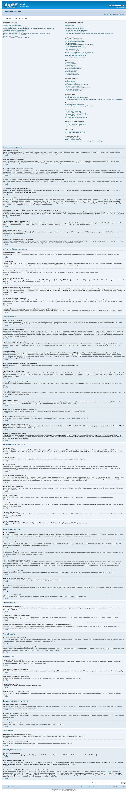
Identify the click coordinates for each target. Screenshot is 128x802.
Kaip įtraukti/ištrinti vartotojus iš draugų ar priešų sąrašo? (79, 106)
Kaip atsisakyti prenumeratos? (72, 125)
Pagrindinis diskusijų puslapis (13, 11)
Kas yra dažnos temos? (71, 71)
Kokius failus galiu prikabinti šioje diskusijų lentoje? (77, 131)
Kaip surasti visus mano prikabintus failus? (75, 132)
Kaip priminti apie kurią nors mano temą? (75, 57)
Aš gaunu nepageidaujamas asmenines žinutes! (76, 97)
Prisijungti (122, 14)
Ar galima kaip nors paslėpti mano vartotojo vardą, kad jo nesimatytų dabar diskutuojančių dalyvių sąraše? (28, 28)
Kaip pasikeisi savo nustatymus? (73, 24)
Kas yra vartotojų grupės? (71, 83)
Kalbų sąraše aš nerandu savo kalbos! (74, 28)
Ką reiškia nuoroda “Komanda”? (73, 90)
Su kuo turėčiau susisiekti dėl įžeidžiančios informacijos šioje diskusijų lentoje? (84, 141)
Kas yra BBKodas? (69, 62)
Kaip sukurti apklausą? (70, 43)
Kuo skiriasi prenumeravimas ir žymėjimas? (75, 122)
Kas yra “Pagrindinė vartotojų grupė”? (74, 89)
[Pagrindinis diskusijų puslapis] (11, 5)
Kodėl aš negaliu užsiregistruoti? (11, 36)
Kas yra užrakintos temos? (71, 73)
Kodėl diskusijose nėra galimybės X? (74, 139)
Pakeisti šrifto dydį (123, 11)
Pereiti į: (94, 782)
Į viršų (6, 155)
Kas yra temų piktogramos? (72, 74)
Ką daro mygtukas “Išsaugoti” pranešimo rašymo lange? (78, 54)
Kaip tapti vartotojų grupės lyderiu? (73, 86)
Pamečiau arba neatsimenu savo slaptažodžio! (14, 30)
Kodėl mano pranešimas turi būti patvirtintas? (76, 55)
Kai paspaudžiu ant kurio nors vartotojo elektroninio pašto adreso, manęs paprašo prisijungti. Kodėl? (89, 33)
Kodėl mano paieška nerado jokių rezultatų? (75, 112)
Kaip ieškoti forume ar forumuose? (73, 111)
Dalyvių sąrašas (114, 14)
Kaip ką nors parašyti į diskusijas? (73, 38)
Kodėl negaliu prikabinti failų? (72, 49)
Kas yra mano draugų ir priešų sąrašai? (74, 104)
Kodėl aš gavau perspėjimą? (72, 50)
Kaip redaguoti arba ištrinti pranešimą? (74, 40)
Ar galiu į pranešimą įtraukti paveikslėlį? (74, 67)
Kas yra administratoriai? (71, 80)
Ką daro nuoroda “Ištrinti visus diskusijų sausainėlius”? (16, 37)
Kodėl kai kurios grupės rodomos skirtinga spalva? (77, 87)
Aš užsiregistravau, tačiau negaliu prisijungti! (13, 31)
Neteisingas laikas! (69, 25)
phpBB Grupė (48, 755)
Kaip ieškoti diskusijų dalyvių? (72, 115)
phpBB (58, 789)
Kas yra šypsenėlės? (70, 65)
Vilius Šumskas (60, 790)
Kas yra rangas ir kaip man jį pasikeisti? (74, 31)
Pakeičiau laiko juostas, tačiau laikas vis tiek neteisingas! (79, 27)
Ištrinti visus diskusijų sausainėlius (95, 786)
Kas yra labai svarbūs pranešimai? (73, 68)
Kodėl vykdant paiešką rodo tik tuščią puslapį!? (76, 114)
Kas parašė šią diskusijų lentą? (72, 137)
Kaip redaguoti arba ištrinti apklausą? (74, 46)
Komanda (83, 786)
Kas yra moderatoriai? (70, 81)
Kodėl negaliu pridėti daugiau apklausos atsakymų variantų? (79, 44)
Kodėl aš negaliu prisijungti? (9, 24)
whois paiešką (106, 771)
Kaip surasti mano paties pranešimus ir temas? (76, 117)
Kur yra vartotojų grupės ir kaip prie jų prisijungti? (77, 84)
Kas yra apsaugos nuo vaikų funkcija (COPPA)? (14, 34)
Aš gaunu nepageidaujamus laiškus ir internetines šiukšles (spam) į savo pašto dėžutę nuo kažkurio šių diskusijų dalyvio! (94, 99)
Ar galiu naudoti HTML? (70, 63)
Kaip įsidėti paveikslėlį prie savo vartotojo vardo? (77, 30)
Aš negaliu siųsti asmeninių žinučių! (73, 96)
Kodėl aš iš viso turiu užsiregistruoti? (12, 25)
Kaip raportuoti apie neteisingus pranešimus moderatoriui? (79, 52)
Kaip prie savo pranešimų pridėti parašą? (75, 41)
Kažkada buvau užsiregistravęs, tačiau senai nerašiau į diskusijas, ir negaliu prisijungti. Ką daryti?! (26, 33)
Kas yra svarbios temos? (71, 70)
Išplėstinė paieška (120, 7)
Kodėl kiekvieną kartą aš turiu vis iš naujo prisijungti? (15, 27)
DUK (107, 14)
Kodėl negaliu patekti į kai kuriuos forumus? (75, 47)
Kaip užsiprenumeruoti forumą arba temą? (75, 124)
